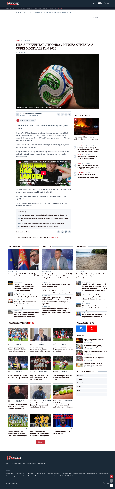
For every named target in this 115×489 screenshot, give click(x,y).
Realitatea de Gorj (10, 476)
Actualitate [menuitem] (21, 8)
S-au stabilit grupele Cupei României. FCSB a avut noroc (62, 378)
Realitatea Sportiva (19, 473)
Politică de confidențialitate (29, 463)
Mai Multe (40, 442)
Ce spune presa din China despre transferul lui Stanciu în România (43, 223)
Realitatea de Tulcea (47, 476)
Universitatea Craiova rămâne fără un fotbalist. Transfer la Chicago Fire (44, 215)
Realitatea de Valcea (104, 473)
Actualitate (80, 146)
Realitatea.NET (9, 473)
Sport (30, 12)
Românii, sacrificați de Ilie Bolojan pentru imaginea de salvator (56, 285)
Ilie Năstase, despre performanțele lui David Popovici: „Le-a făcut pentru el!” (44, 219)
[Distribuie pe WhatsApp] (66, 114)
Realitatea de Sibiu (69, 476)
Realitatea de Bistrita (92, 473)
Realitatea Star (29, 473)
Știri (25, 12)
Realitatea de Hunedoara (54, 473)
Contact (8, 463)
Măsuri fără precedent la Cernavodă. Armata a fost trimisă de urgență (94, 308)
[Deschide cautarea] (94, 3)
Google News (53, 237)
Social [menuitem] (45, 8)
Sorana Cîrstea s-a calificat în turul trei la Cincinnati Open (87, 157)
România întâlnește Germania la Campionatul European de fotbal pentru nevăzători (39, 435)
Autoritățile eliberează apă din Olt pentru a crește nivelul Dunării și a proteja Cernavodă (91, 276)
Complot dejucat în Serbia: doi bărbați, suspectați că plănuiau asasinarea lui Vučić (23, 275)
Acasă (19, 12)
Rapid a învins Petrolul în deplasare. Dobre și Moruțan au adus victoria (40, 378)
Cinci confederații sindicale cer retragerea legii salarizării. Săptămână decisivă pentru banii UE (94, 298)
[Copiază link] (58, 114)
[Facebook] (105, 3)
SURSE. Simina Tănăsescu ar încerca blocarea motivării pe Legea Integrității (56, 292)
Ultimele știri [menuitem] (10, 8)
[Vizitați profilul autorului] (17, 114)
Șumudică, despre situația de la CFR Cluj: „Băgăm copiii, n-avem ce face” (17, 406)
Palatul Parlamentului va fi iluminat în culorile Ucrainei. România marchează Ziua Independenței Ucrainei (24, 287)
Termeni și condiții (16, 463)
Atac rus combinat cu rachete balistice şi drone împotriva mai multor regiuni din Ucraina (85, 139)
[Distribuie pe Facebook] (62, 114)
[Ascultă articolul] (111, 476)
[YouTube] (108, 3)
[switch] (100, 3)
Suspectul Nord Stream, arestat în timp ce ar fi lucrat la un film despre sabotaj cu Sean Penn (26, 315)
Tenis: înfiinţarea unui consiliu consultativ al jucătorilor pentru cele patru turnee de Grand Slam (63, 406)
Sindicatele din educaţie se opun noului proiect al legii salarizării (25, 296)
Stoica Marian (47, 400)
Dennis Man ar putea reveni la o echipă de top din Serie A (39, 226)
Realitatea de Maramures (34, 476)
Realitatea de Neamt (21, 476)
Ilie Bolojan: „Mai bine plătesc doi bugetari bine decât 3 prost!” (94, 316)
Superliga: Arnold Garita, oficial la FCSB (62, 433)
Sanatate (80, 172)
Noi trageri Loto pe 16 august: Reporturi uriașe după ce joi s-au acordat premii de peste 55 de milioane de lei (88, 150)
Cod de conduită (42, 463)
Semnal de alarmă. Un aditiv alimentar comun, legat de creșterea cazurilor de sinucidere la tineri (88, 176)
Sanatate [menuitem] (53, 8)
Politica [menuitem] (29, 8)
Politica (76, 142)
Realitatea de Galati (58, 476)
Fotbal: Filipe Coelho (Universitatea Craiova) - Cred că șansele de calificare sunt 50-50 (39, 406)
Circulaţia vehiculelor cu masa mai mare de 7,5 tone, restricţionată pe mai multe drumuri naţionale (25, 305)
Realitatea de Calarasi (34, 113)
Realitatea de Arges (66, 473)
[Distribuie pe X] (69, 114)
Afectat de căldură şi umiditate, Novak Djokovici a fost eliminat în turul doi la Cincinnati (88, 167)
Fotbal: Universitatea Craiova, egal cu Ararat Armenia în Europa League (17, 434)
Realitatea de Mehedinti (40, 473)
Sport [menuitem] (60, 8)
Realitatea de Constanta (79, 473)
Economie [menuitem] (38, 8)
